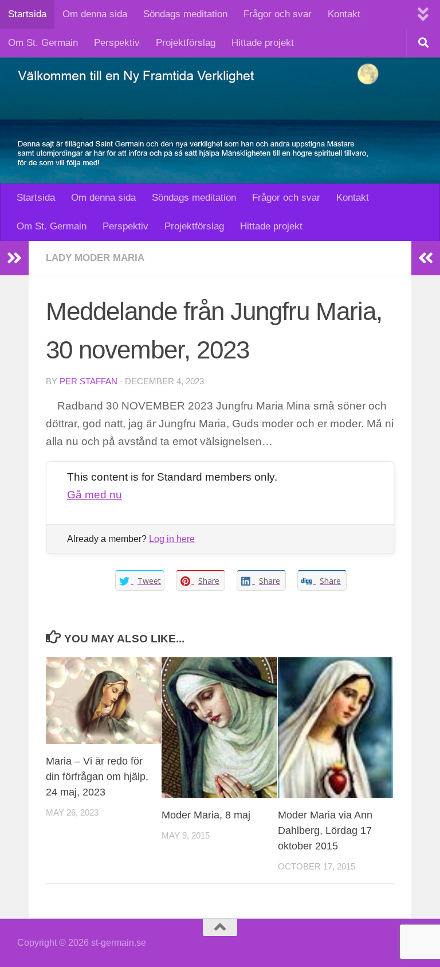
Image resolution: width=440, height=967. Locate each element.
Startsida (27, 14)
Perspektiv (117, 42)
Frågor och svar (277, 14)
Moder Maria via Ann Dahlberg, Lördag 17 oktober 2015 (325, 830)
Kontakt (344, 14)
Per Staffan (88, 381)
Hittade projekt (262, 42)
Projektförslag (185, 42)
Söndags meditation (185, 14)
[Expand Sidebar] (14, 258)
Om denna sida (94, 14)
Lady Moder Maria (95, 257)
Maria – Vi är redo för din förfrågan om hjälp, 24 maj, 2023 (97, 776)
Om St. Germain (43, 42)
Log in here (172, 539)
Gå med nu (94, 495)
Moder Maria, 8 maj (206, 815)
